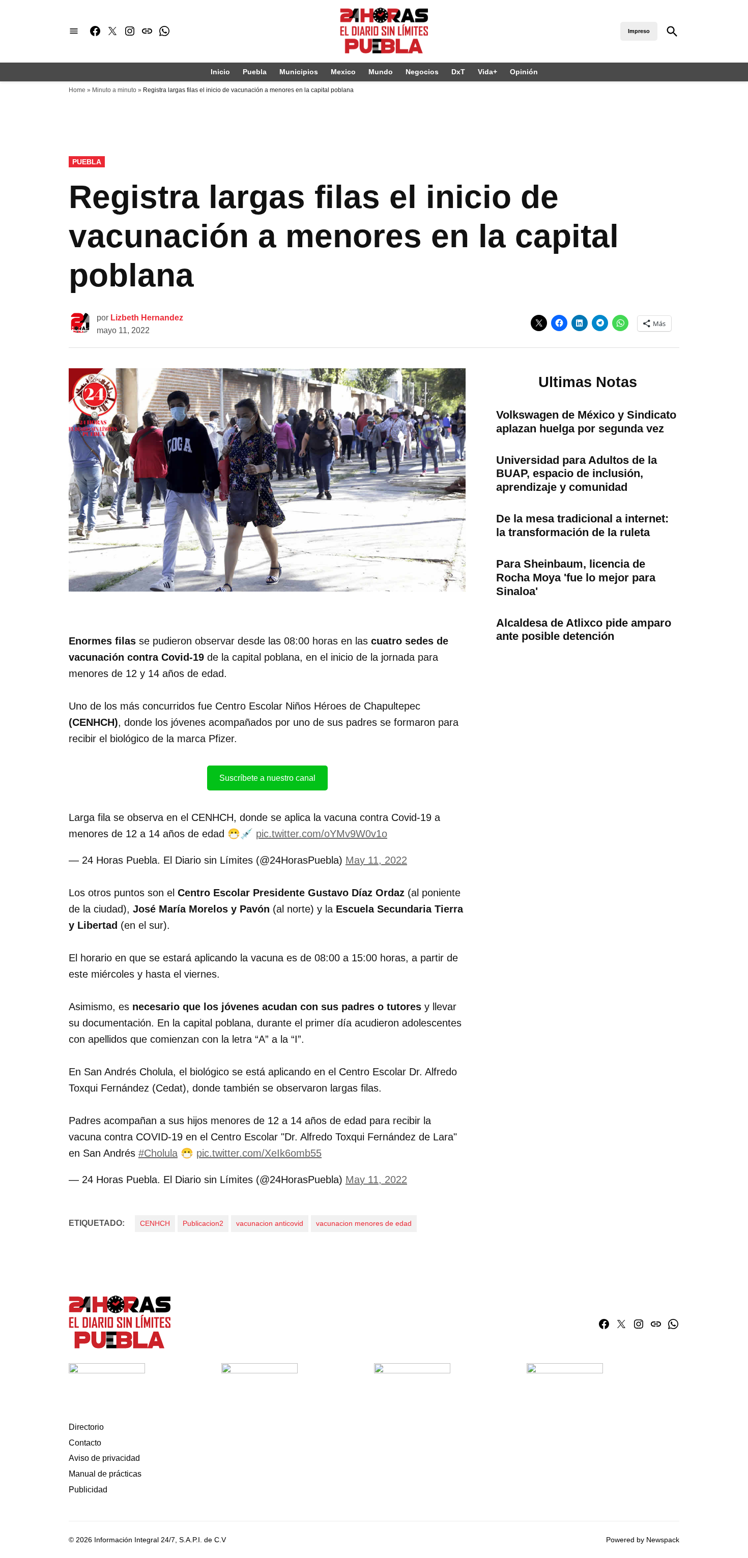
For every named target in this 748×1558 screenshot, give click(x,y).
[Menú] (74, 31)
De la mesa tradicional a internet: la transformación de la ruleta (582, 525)
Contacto (85, 1442)
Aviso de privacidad (104, 1458)
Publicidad (88, 1489)
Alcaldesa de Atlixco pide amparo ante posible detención (583, 629)
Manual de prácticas (105, 1473)
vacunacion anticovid (269, 1223)
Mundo (380, 72)
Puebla (255, 72)
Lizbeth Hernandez (146, 317)
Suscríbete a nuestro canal (267, 778)
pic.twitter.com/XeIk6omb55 (259, 1153)
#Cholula (158, 1153)
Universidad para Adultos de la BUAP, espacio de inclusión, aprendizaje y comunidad (576, 474)
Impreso (639, 31)
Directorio (86, 1427)
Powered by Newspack (642, 1540)
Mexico (343, 72)
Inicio (220, 72)
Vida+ (487, 72)
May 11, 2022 (376, 860)
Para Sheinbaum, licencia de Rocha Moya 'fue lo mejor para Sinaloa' (575, 577)
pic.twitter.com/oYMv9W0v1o (321, 833)
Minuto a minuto (114, 90)
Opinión (524, 72)
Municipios (298, 72)
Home (77, 90)
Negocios (422, 72)
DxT (458, 72)
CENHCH (155, 1223)
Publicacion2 (203, 1223)
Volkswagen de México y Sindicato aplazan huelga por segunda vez (586, 421)
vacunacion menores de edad (364, 1223)
